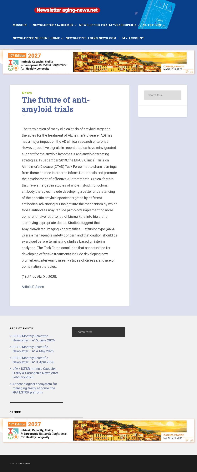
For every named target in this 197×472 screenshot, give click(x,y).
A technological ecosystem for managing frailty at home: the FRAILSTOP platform (35, 388)
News (27, 92)
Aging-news (24, 463)
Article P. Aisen (33, 287)
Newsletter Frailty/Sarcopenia (108, 25)
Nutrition (152, 25)
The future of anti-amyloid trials (56, 104)
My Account (133, 38)
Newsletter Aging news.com (91, 38)
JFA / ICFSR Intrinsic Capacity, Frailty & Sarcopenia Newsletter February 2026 (35, 373)
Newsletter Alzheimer (53, 25)
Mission (20, 25)
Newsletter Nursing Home (36, 38)
